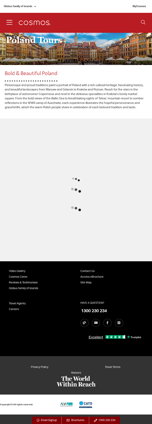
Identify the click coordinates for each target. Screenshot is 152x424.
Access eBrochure (92, 276)
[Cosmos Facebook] (107, 323)
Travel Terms (112, 367)
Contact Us (87, 271)
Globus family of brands (18, 6)
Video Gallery (17, 271)
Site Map (85, 282)
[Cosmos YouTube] (96, 323)
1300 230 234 (106, 420)
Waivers (76, 372)
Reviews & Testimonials (23, 282)
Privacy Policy (39, 367)
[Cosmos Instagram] (119, 323)
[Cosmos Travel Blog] (84, 323)
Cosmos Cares (18, 276)
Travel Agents (17, 303)
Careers (14, 309)
